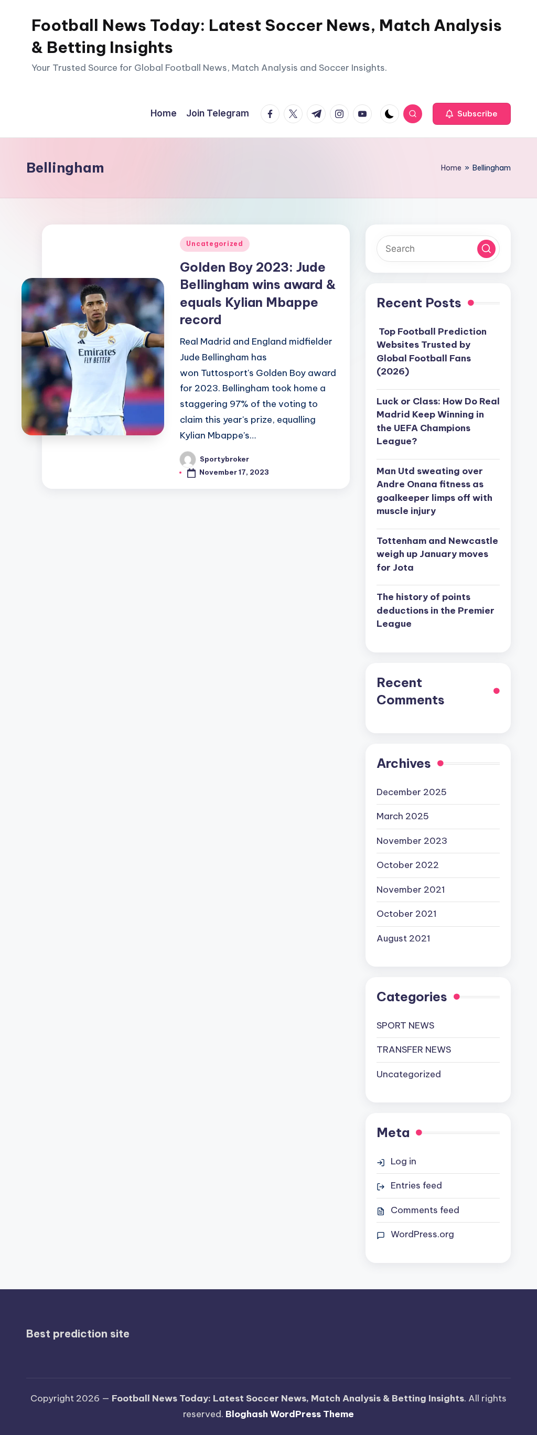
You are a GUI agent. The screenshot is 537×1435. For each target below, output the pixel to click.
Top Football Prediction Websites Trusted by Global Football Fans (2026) (432, 352)
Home (451, 168)
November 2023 (412, 841)
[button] (472, 114)
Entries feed (416, 1185)
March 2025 (403, 816)
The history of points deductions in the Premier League (436, 610)
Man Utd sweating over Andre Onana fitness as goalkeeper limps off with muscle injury (434, 491)
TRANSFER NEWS (414, 1049)
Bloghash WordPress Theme (289, 1414)
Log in (403, 1161)
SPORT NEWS (405, 1025)
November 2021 (411, 889)
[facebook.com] (272, 113)
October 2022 (408, 865)
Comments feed (425, 1210)
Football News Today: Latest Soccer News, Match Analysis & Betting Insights (266, 36)
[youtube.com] (364, 113)
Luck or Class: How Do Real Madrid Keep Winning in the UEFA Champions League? (438, 421)
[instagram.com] (341, 113)
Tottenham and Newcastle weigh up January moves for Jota (437, 554)
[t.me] (318, 113)
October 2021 (407, 913)
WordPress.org (422, 1234)
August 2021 (404, 938)
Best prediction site (78, 1333)
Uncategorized (214, 244)
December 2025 (412, 792)
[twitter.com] (295, 113)
